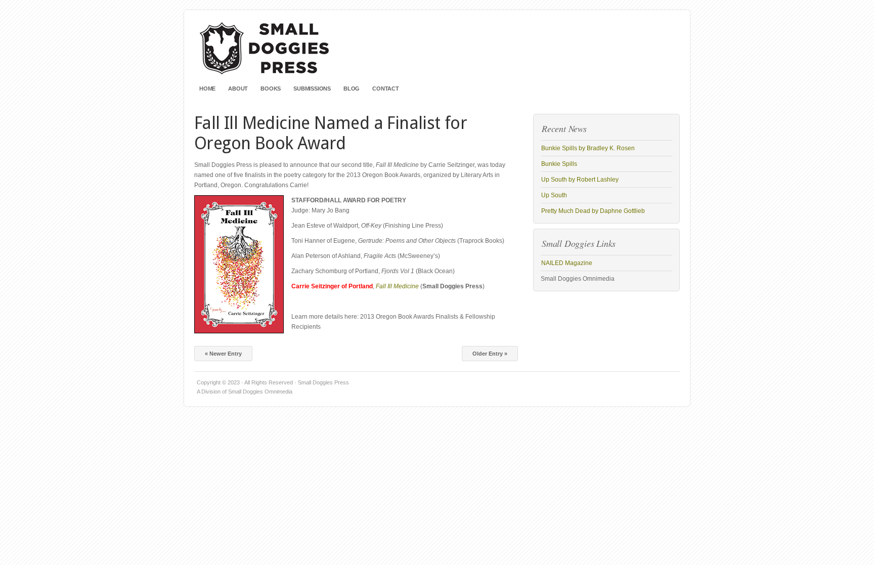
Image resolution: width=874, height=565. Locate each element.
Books (270, 88)
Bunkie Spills (559, 163)
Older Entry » (489, 354)
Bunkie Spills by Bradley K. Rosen (588, 148)
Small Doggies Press (437, 50)
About (238, 88)
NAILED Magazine (566, 263)
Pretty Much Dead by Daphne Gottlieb (593, 210)
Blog (351, 88)
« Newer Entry (223, 354)
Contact (385, 88)
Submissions (312, 88)
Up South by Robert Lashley (580, 179)
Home (207, 88)
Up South (554, 195)
